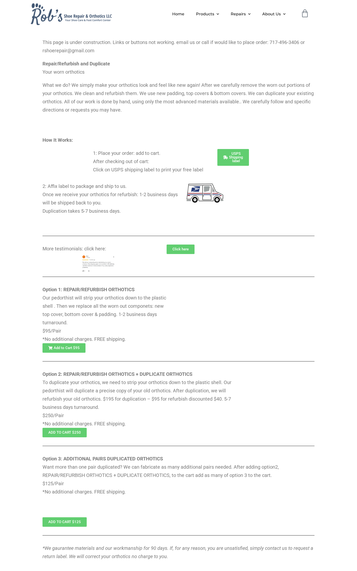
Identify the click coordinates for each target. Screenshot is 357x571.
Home (178, 14)
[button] (63, 348)
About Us (271, 14)
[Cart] (305, 13)
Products (205, 14)
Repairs (238, 14)
